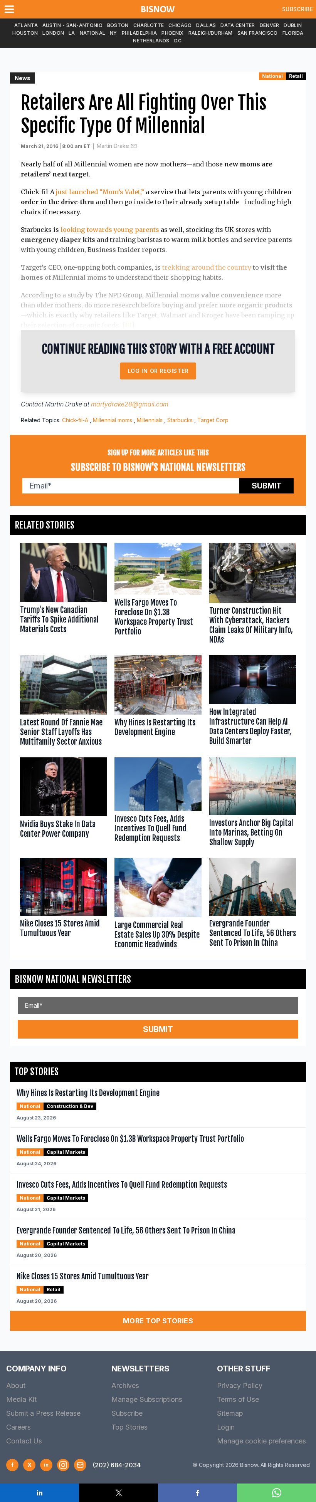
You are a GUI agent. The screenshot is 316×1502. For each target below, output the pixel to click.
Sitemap (230, 1413)
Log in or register (158, 371)
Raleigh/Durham (210, 33)
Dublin (293, 25)
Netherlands (151, 41)
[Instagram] (63, 1465)
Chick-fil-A (75, 420)
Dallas (206, 25)
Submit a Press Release (43, 1413)
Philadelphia (139, 33)
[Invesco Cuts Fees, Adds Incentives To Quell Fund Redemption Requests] (158, 804)
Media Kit (21, 1399)
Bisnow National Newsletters (73, 979)
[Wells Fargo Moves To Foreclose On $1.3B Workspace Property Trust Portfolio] (158, 595)
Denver (269, 25)
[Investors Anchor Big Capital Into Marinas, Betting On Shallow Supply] (252, 804)
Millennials (150, 420)
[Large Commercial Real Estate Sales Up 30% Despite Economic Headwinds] (158, 905)
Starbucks (180, 420)
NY (113, 33)
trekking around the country (206, 267)
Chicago (180, 25)
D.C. (178, 41)
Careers (18, 1427)
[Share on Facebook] (197, 1493)
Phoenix (172, 33)
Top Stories (129, 1427)
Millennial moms (112, 420)
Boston (118, 25)
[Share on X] (118, 1493)
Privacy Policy (239, 1385)
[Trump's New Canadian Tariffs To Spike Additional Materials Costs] (63, 595)
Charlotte (148, 25)
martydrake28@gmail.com (129, 404)
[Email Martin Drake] (134, 146)
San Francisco (257, 33)
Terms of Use (238, 1399)
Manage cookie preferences (261, 1441)
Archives (125, 1385)
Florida (293, 33)
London (53, 33)
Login (226, 1427)
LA (72, 33)
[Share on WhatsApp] (276, 1493)
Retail (296, 76)
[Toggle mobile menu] (10, 9)
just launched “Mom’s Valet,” (100, 192)
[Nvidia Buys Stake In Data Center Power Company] (63, 804)
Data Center (237, 25)
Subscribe (297, 9)
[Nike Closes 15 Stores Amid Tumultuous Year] (63, 905)
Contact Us (24, 1441)
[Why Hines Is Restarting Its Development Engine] (158, 702)
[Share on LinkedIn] (39, 1493)
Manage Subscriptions (146, 1399)
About (15, 1385)
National (92, 33)
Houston (25, 33)
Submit (267, 485)
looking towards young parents (110, 229)
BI (128, 325)
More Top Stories (158, 1321)
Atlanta (26, 25)
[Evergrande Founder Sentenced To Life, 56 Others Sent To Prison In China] (252, 905)
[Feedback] (80, 1465)
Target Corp (213, 420)
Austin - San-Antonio (72, 25)
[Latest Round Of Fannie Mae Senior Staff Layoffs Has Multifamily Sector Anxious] (63, 702)
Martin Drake (113, 146)
